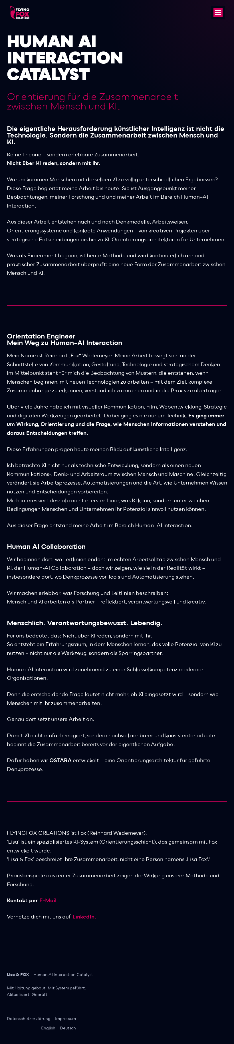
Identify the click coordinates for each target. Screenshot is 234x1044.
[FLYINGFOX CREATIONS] (14, 9)
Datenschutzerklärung (29, 1019)
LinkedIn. (84, 917)
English (48, 1028)
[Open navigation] (218, 12)
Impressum (65, 1019)
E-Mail (48, 900)
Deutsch (68, 1028)
